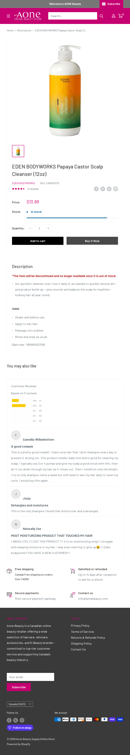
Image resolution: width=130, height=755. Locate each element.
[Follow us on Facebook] (9, 720)
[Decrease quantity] (30, 228)
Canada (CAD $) (17, 704)
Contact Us (78, 649)
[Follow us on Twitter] (15, 720)
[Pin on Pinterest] (102, 189)
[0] (120, 16)
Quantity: (18, 228)
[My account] (113, 16)
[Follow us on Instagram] (22, 720)
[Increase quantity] (48, 228)
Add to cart (37, 241)
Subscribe (113, 3)
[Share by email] (115, 189)
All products (24, 30)
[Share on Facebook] (96, 189)
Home (10, 30)
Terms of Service (82, 631)
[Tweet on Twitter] (109, 189)
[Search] (101, 16)
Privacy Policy (80, 625)
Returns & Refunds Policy (88, 637)
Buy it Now (92, 241)
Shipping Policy (81, 643)
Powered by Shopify (18, 744)
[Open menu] (8, 16)
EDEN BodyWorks (23, 183)
